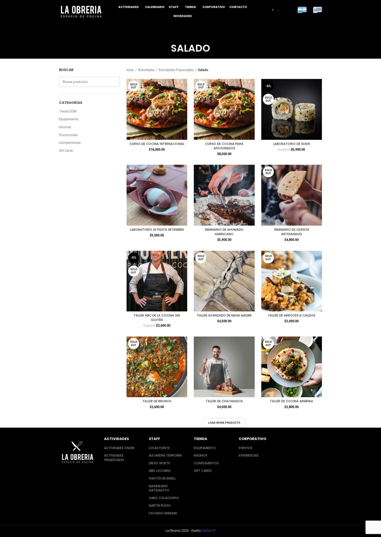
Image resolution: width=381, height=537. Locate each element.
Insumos (65, 127)
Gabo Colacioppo (164, 498)
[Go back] (165, 46)
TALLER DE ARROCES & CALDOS (291, 315)
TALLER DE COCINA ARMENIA (291, 401)
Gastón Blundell (162, 478)
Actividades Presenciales (176, 70)
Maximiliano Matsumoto (159, 488)
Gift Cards (66, 150)
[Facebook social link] (283, 11)
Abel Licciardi (159, 471)
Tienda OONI (68, 111)
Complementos (70, 142)
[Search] (263, 11)
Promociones (68, 135)
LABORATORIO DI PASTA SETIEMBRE (157, 229)
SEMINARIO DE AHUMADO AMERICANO (224, 231)
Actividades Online (119, 448)
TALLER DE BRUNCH (156, 401)
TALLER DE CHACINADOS (224, 401)
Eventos (245, 448)
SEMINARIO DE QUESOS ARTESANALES (291, 231)
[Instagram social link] (290, 11)
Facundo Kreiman (163, 513)
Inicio (130, 70)
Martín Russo (160, 505)
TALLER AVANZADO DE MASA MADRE (224, 315)
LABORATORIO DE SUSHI (291, 144)
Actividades (146, 70)
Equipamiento (68, 119)
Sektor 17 (209, 530)
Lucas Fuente (159, 448)
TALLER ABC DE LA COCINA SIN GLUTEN (157, 317)
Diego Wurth (159, 463)
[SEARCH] (115, 82)
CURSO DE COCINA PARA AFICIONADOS (224, 146)
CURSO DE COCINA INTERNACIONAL (156, 144)
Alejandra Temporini (165, 455)
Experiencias (248, 455)
